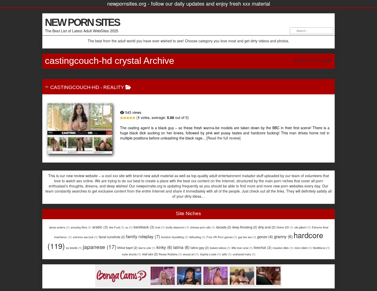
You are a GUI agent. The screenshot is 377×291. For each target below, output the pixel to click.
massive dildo (283, 248)
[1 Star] (121, 117)
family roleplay (143, 236)
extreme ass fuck (85, 237)
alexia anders (59, 227)
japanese (99, 246)
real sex (150, 254)
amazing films (81, 227)
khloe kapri (127, 247)
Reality (113, 87)
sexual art (191, 254)
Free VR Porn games (221, 237)
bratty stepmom (177, 227)
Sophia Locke (210, 254)
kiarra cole (146, 248)
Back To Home (315, 60)
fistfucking (197, 237)
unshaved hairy (244, 254)
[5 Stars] (133, 117)
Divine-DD (284, 227)
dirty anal (266, 227)
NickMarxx (321, 248)
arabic (100, 226)
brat (160, 227)
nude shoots (131, 254)
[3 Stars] (127, 117)
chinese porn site (202, 227)
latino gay (200, 247)
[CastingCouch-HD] (79, 128)
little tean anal (242, 248)
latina (181, 247)
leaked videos (220, 248)
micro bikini (303, 248)
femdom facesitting (174, 237)
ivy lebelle (74, 248)
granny (283, 236)
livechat (263, 247)
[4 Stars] (130, 117)
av (129, 227)
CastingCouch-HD (74, 87)
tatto (227, 254)
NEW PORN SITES (82, 22)
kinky (164, 247)
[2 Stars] (124, 117)
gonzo (265, 236)
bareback (144, 226)
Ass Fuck (116, 227)
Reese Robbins (170, 254)
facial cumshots (112, 237)
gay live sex (247, 237)
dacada (223, 227)
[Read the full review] (223, 138)
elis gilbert (302, 227)
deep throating (244, 227)
